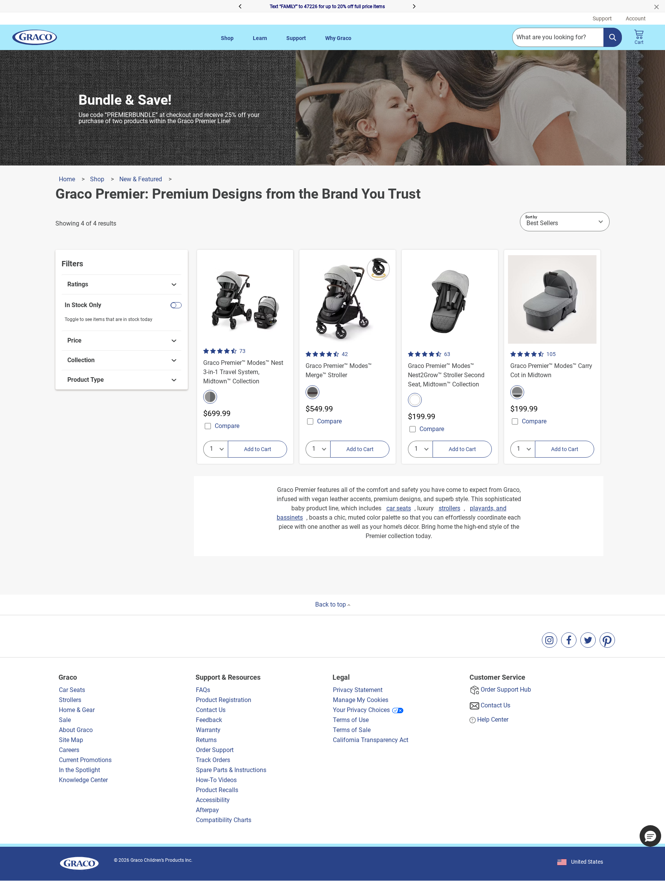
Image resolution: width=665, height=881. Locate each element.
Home (68, 179)
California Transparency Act (370, 740)
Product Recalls (217, 790)
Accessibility (213, 800)
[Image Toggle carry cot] (593, 345)
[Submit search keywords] (612, 37)
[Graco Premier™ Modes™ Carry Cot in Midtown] (552, 357)
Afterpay (207, 810)
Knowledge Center (83, 780)
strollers (449, 508)
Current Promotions (85, 760)
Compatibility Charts (223, 820)
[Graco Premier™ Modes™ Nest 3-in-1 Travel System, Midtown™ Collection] (245, 357)
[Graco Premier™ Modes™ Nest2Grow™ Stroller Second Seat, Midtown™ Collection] (450, 357)
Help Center (492, 719)
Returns (206, 740)
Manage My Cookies (360, 700)
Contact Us (211, 710)
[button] (147, 6)
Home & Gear (77, 710)
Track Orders (213, 760)
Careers (69, 750)
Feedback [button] (209, 720)
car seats (398, 508)
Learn (260, 38)
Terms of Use (351, 720)
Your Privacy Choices (361, 710)
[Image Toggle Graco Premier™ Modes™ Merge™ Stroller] (389, 345)
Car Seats (72, 690)
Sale (65, 720)
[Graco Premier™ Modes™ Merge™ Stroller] (347, 357)
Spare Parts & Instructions (231, 770)
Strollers (70, 700)
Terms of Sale (352, 730)
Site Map (71, 740)
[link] (122, 284)
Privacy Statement (358, 690)
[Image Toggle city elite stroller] (491, 345)
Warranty (208, 730)
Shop (227, 38)
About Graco (76, 730)
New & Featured (141, 179)
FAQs (203, 690)
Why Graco (338, 38)
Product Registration (223, 700)
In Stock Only (83, 305)
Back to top (331, 604)
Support (296, 38)
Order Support (215, 750)
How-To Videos (216, 780)
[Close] (659, 6)
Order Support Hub (506, 689)
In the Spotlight (79, 770)
